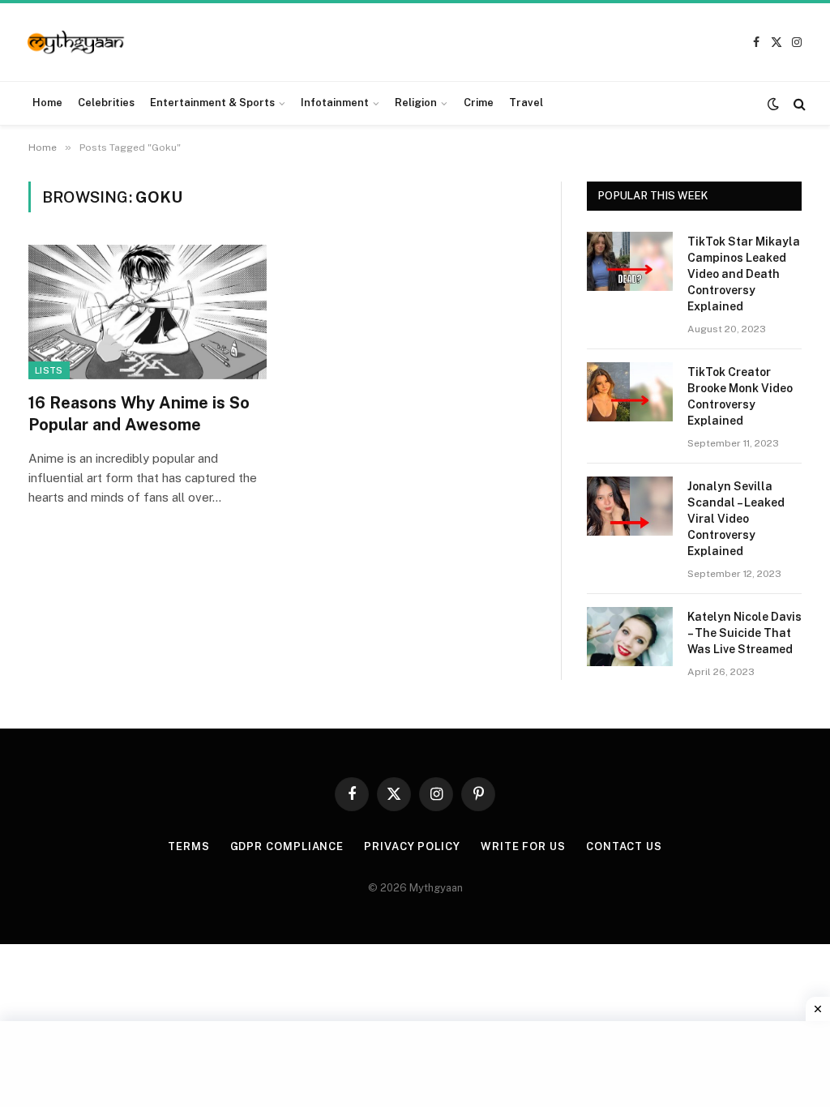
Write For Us (523, 846)
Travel (526, 102)
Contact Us (624, 846)
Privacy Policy (412, 846)
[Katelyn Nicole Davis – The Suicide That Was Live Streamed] (630, 636)
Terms (189, 846)
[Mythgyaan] (76, 42)
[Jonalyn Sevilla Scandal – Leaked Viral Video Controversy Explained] (630, 506)
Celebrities (106, 102)
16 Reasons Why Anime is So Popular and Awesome (139, 413)
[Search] (798, 103)
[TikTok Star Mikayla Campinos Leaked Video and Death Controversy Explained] (630, 261)
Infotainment (335, 102)
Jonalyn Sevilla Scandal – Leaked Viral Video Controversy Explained (736, 519)
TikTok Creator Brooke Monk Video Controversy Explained (740, 396)
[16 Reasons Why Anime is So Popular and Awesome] (147, 311)
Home (47, 102)
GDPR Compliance (287, 846)
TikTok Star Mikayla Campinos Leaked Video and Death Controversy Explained (743, 274)
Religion (416, 102)
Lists (49, 370)
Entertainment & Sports (212, 102)
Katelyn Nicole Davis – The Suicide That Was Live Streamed (744, 633)
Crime (479, 102)
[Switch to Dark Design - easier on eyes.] (773, 103)
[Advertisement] (415, 1061)
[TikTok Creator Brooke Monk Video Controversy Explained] (630, 391)
